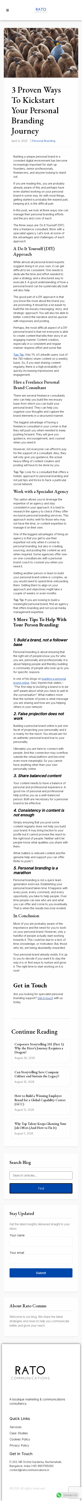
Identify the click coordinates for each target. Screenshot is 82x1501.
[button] (7, 10)
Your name (17, 1235)
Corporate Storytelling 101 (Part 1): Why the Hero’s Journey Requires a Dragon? (39, 1048)
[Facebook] (11, 1410)
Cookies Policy (20, 1439)
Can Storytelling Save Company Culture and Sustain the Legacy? (36, 1074)
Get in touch (45, 998)
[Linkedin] (21, 1410)
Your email (17, 1253)
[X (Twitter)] (16, 1410)
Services (16, 1427)
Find (41, 1188)
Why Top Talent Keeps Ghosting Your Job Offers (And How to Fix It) (40, 1125)
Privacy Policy (19, 1445)
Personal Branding (43, 140)
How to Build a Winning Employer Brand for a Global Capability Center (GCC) (40, 1100)
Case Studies (19, 1433)
